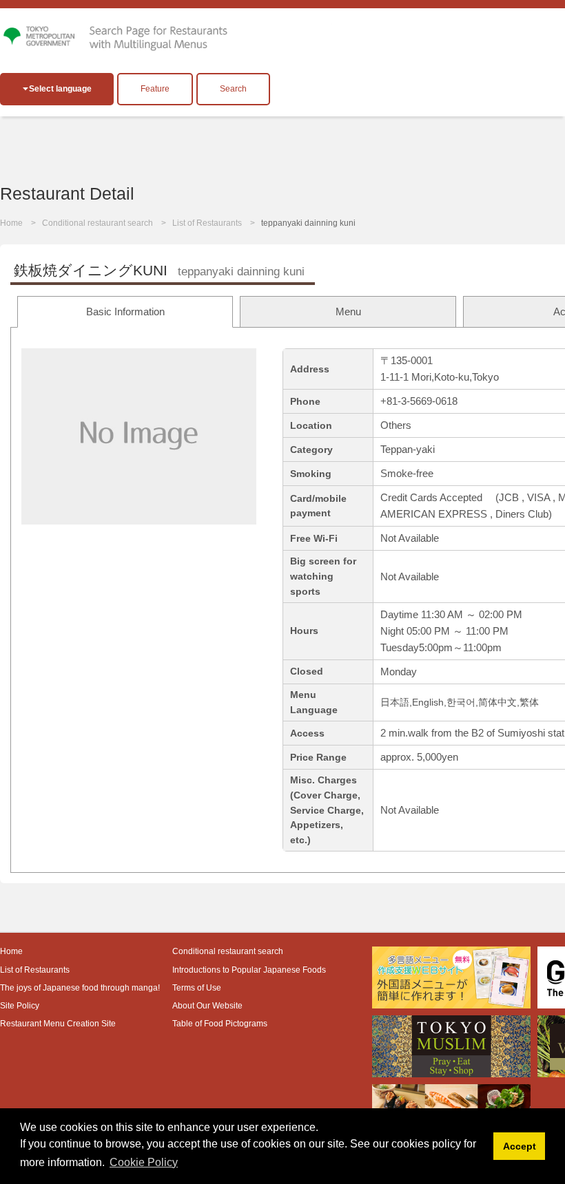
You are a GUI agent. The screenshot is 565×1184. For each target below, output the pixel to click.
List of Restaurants (207, 223)
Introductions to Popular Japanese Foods (249, 970)
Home (11, 223)
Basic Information (125, 311)
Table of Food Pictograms (219, 1023)
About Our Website (207, 1006)
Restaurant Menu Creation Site (58, 1023)
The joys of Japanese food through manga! (80, 988)
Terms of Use (196, 988)
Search (233, 89)
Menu (348, 311)
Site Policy (19, 1006)
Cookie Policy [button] (144, 1162)
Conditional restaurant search (97, 223)
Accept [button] (519, 1146)
